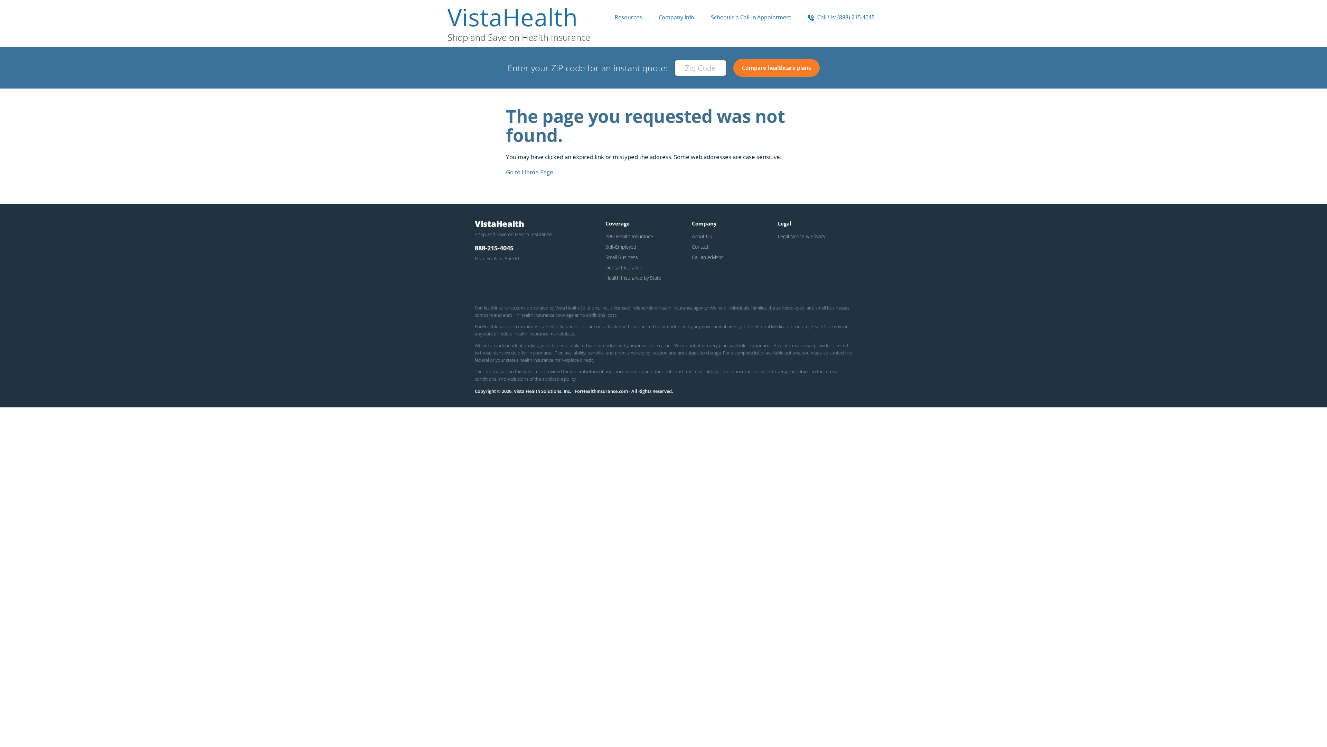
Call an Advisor (707, 257)
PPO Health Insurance (629, 236)
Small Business (621, 257)
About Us (702, 236)
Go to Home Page (529, 172)
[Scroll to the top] (15, 731)
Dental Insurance (623, 267)
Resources (628, 17)
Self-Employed (620, 246)
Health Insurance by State (633, 278)
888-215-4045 (494, 248)
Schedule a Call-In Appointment (751, 17)
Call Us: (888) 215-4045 (845, 17)
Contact (700, 246)
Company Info (677, 17)
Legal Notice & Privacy (801, 236)
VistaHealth (513, 17)
